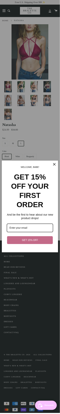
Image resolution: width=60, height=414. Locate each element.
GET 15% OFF (30, 240)
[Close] (54, 164)
